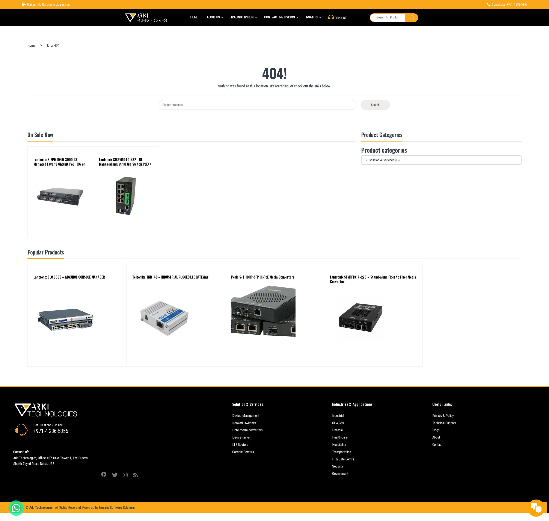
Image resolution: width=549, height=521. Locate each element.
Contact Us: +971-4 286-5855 (509, 4)
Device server (241, 437)
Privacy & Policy (443, 416)
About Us (213, 17)
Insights (312, 17)
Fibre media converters (247, 430)
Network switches (244, 423)
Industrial (338, 416)
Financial (337, 430)
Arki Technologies (41, 508)
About (436, 437)
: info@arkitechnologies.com (48, 4)
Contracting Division (279, 17)
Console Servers (243, 452)
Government (340, 474)
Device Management (245, 416)
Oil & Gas (338, 423)
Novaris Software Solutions (117, 508)
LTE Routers (240, 445)
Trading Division (242, 17)
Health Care (339, 437)
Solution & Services (381, 160)
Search (375, 105)
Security (337, 466)
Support (341, 18)
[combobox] (388, 17)
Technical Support (444, 423)
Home (194, 17)
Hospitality (339, 445)
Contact (437, 445)
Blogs (436, 430)
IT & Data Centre (343, 459)
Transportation (341, 452)
